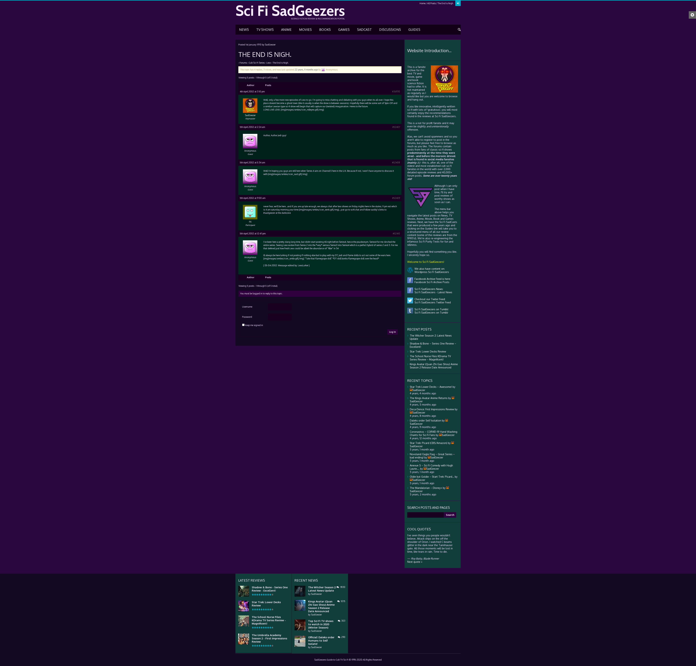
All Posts (431, 3)
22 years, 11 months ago (306, 69)
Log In (392, 332)
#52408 (396, 162)
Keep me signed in (254, 325)
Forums (243, 62)
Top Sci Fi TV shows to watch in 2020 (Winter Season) (320, 624)
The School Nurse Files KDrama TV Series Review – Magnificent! (430, 358)
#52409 (396, 198)
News (244, 30)
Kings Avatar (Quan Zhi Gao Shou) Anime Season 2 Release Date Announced (434, 366)
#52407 (396, 127)
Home (422, 3)
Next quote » (414, 561)
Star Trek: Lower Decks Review (428, 351)
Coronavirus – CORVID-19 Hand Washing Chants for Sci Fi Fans (433, 433)
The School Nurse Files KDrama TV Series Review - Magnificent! (269, 620)
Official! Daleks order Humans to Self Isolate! (321, 640)
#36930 (396, 91)
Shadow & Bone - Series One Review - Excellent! (270, 589)
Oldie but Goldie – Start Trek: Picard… (432, 476)
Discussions (390, 30)
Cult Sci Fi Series (257, 62)
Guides (414, 30)
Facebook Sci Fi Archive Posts (431, 282)
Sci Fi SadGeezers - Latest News (432, 292)
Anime (286, 30)
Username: (247, 306)
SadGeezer (270, 44)
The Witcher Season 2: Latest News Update (322, 589)
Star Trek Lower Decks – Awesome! (431, 386)
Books (325, 30)
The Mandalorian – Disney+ (426, 487)
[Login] (458, 3)
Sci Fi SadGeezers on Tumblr (430, 312)
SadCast (364, 30)
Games (344, 30)
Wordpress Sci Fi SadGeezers (431, 272)
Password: (247, 317)
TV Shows (265, 30)
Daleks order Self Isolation (425, 420)
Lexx (268, 62)
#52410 (396, 233)
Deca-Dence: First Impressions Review (432, 409)
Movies (305, 30)
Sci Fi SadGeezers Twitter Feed (432, 302)
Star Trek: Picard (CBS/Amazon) (428, 442)
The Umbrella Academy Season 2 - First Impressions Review (269, 638)
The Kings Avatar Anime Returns (429, 398)
